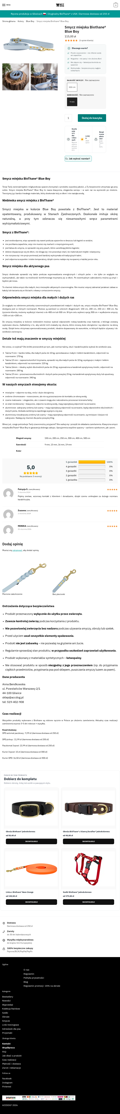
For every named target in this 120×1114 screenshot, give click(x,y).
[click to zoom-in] (30, 43)
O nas (26, 969)
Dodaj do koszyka (92, 118)
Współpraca (8, 1047)
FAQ (4, 1051)
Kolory (21, 21)
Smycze (6, 1020)
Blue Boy (30, 21)
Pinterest (6, 1086)
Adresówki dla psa (11, 1028)
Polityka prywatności (34, 977)
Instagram (7, 1082)
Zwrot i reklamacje (11, 1067)
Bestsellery (7, 996)
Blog (26, 981)
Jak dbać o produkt (12, 1055)
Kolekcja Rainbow (11, 1008)
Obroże (5, 1016)
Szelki (5, 1012)
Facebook (7, 1078)
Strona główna (8, 21)
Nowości (6, 1000)
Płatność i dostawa (11, 1063)
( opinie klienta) (86, 40)
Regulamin (29, 973)
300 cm (72, 87)
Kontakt (6, 1043)
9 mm (72, 102)
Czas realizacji (9, 1059)
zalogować (17, 550)
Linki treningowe (10, 1024)
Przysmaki (7, 1032)
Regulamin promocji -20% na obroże (42, 985)
